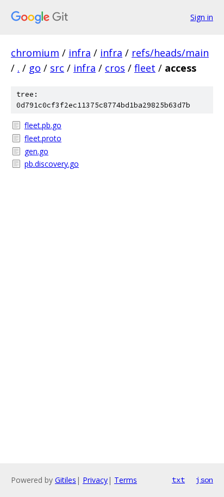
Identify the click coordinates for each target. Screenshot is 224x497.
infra (80, 52)
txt (178, 480)
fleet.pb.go (42, 125)
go (35, 67)
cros (115, 67)
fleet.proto (42, 138)
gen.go (36, 151)
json (204, 480)
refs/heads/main (170, 52)
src (57, 67)
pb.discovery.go (51, 164)
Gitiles (65, 480)
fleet (144, 67)
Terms (125, 480)
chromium (35, 52)
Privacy (95, 480)
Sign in (201, 17)
